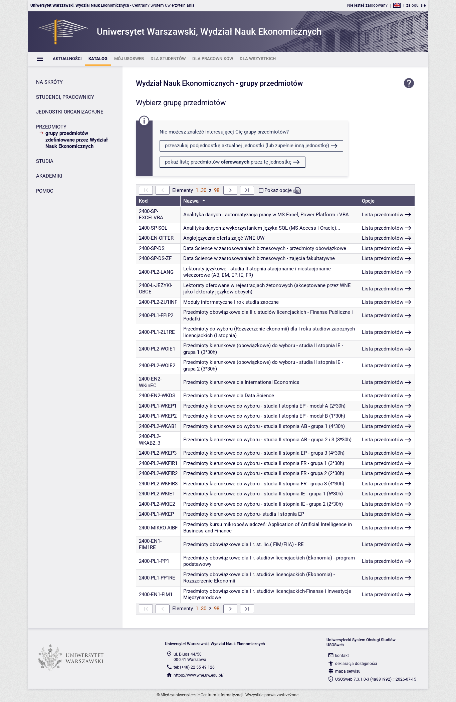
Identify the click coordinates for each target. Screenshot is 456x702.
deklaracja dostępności (356, 663)
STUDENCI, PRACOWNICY (65, 97)
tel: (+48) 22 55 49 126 (194, 667)
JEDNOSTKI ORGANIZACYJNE (69, 112)
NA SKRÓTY (49, 82)
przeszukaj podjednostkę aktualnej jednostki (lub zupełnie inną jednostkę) (247, 146)
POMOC (44, 191)
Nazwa (191, 201)
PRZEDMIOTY (51, 127)
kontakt (342, 655)
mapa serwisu (348, 671)
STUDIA (44, 161)
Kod (143, 201)
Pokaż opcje (278, 190)
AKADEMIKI (49, 176)
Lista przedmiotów (382, 215)
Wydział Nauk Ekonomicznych (185, 83)
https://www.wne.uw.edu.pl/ (199, 675)
